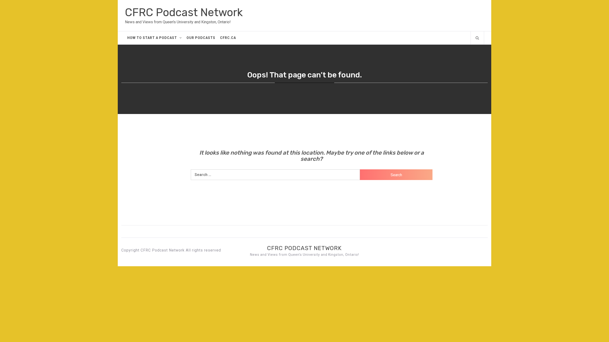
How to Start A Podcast (152, 38)
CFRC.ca (228, 38)
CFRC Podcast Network (184, 12)
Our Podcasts (201, 38)
